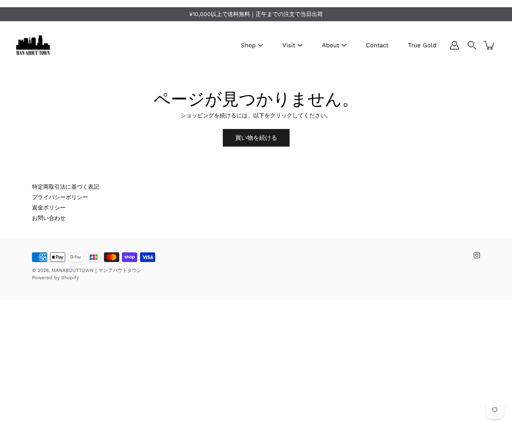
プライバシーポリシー (60, 197)
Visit (288, 45)
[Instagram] (477, 255)
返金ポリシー (49, 207)
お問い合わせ (49, 218)
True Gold (422, 45)
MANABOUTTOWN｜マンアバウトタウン (97, 270)
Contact (377, 45)
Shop (248, 45)
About (330, 45)
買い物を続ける (256, 137)
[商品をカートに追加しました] (489, 45)
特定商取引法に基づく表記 (65, 186)
